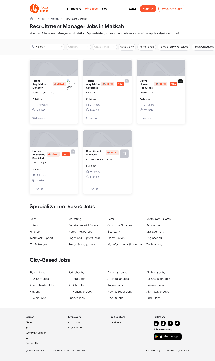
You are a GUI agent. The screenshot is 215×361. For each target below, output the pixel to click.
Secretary (114, 232)
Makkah (55, 19)
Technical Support (41, 238)
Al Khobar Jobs (155, 272)
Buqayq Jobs (77, 298)
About (29, 322)
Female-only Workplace (174, 47)
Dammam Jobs (117, 272)
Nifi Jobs (35, 292)
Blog (105, 9)
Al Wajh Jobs (38, 298)
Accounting (153, 225)
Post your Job (75, 327)
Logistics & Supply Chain (84, 238)
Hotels (34, 225)
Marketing (75, 219)
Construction (116, 238)
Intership (30, 338)
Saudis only (127, 47)
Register (148, 9)
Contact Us (32, 343)
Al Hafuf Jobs (77, 279)
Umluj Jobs (153, 298)
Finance (35, 232)
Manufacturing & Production (125, 244)
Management (155, 232)
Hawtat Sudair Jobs (120, 292)
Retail (111, 219)
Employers (74, 9)
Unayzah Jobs (155, 285)
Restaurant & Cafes (158, 219)
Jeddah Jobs (76, 272)
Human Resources (80, 232)
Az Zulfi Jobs (115, 298)
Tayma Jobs (115, 285)
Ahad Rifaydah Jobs (42, 285)
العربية (132, 9)
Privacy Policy (153, 350)
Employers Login (172, 9)
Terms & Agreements (178, 350)
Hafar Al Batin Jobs (158, 279)
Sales (33, 219)
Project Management (82, 244)
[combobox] (81, 47)
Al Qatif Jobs (76, 285)
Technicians (154, 244)
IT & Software (38, 244)
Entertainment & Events (83, 225)
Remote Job (146, 47)
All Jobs (42, 19)
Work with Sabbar (36, 333)
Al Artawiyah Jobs (157, 292)
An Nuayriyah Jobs (80, 292)
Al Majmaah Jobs (118, 279)
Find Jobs (91, 9)
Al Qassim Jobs (39, 279)
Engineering (154, 238)
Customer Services (120, 225)
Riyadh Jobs (37, 272)
